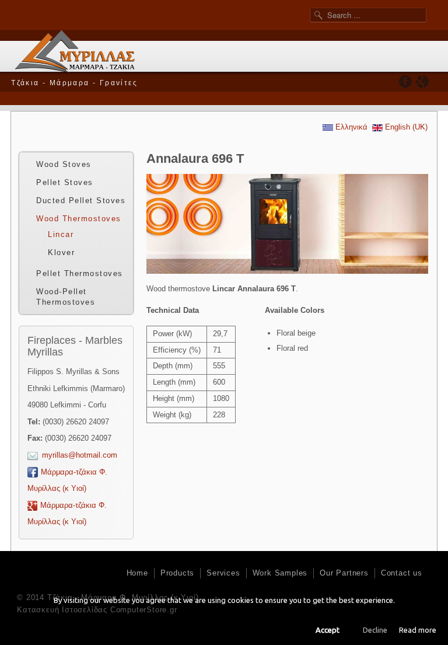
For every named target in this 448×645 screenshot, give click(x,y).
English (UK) (405, 127)
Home (137, 573)
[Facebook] (405, 81)
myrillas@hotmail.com (79, 455)
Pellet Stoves (64, 182)
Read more (417, 630)
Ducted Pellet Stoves (80, 200)
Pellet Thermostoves (79, 273)
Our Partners (344, 573)
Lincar (61, 234)
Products (177, 573)
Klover (61, 252)
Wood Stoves (64, 164)
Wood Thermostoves (78, 218)
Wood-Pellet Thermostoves (65, 296)
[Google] (422, 81)
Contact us (401, 573)
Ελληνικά (350, 127)
